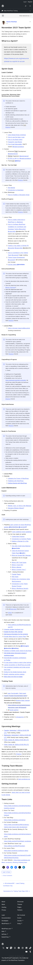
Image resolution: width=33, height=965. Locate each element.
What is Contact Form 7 (19, 569)
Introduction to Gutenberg (15, 190)
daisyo (18, 161)
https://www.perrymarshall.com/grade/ (16, 380)
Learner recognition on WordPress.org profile (17, 665)
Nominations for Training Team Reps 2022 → (16, 891)
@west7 (21, 508)
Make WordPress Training (11, 10)
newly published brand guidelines (21, 532)
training (15, 862)
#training (8, 127)
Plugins (19, 907)
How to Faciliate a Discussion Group (18, 195)
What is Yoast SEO (17, 565)
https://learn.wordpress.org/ (22, 860)
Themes (19, 904)
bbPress (5, 934)
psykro (22, 553)
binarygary (25, 646)
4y (7, 23)
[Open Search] (25, 6)
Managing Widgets (13, 508)
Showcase (20, 901)
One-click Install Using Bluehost (21, 546)
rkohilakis (21, 264)
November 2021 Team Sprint (16, 27)
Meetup (10, 156)
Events (19, 918)
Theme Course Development (16, 257)
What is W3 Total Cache (19, 562)
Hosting (4, 907)
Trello (16, 76)
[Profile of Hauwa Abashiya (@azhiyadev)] (4, 23)
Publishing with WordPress (15, 481)
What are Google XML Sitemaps (21, 555)
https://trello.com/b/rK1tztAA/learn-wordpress (17, 841)
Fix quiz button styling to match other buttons (17, 662)
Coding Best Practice (18, 536)
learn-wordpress (7, 862)
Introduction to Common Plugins (21, 539)
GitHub (10, 612)
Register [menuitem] (30, 1)
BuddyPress (6, 937)
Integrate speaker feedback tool (13, 629)
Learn (3, 915)
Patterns (19, 910)
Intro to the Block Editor (15, 139)
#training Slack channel (22, 700)
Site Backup (11, 187)
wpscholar (16, 548)
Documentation (6, 918)
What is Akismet (16, 567)
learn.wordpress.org (24, 779)
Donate (20, 920)
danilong (15, 648)
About (3, 901)
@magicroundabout (18, 146)
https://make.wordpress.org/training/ (14, 820)
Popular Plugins (16, 574)
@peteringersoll (23, 156)
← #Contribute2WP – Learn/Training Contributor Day (13, 884)
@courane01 (15, 255)
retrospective (20, 717)
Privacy (4, 910)
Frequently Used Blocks (15, 142)
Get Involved (21, 915)
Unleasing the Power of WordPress (18, 478)
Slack (24, 125)
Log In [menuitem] (25, 1)
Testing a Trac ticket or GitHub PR (18, 245)
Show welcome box (24, 15)
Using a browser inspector (15, 328)
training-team (22, 862)
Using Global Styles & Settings (17, 135)
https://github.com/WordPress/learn (14, 846)
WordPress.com (7, 928)
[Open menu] (30, 6)
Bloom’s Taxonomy (10, 287)
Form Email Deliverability (15, 144)
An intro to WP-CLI (13, 158)
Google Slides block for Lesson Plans (15, 636)
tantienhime (13, 527)
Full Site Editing (12, 264)
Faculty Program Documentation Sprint (15, 695)
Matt (4, 931)
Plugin (16, 151)
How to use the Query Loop (16, 137)
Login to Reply (6, 872)
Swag (19, 923)
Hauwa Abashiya (11, 21)
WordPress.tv (6, 923)
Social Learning (13, 710)
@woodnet (22, 229)
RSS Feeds (15, 576)
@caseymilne (12, 231)
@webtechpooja (13, 153)
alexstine (7, 648)
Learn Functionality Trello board (16, 693)
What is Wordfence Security (20, 588)
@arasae (28, 505)
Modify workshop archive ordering (14, 674)
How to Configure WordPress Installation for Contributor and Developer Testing (17, 227)
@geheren (20, 222)
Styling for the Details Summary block (15, 672)
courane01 (23, 527)
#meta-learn (13, 609)
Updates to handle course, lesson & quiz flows (17, 650)
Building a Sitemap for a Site (20, 541)
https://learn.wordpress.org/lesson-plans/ (16, 850)
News (3, 904)
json (13, 161)
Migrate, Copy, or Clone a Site (17, 505)
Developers (5, 920)
